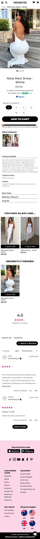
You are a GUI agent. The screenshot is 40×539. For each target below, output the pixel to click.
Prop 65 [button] (5, 201)
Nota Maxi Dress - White (17, 7)
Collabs (6, 516)
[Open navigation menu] (2, 2)
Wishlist (23, 492)
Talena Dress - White (29, 250)
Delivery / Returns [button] (10, 197)
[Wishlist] (33, 2)
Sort (17, 351)
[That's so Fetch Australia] (24, 513)
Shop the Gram (9, 513)
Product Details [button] (9, 156)
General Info (8, 491)
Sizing (6, 479)
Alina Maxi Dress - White (7, 251)
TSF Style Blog (9, 510)
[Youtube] (19, 459)
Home (3, 7)
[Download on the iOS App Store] (13, 452)
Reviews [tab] (6, 338)
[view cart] (37, 2)
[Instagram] (14, 459)
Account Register (26, 477)
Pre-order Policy (26, 486)
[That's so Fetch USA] (32, 513)
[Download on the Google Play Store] (27, 452)
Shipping (7, 476)
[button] (9, 107)
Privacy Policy (25, 483)
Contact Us (8, 500)
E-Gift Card (24, 480)
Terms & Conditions (27, 537)
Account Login (25, 474)
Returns (7, 485)
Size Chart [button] (6, 193)
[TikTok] (10, 459)
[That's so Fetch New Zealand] (32, 523)
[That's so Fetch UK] (24, 523)
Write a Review (29, 343)
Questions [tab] (18, 338)
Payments (7, 488)
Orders (6, 482)
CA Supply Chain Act (27, 489)
